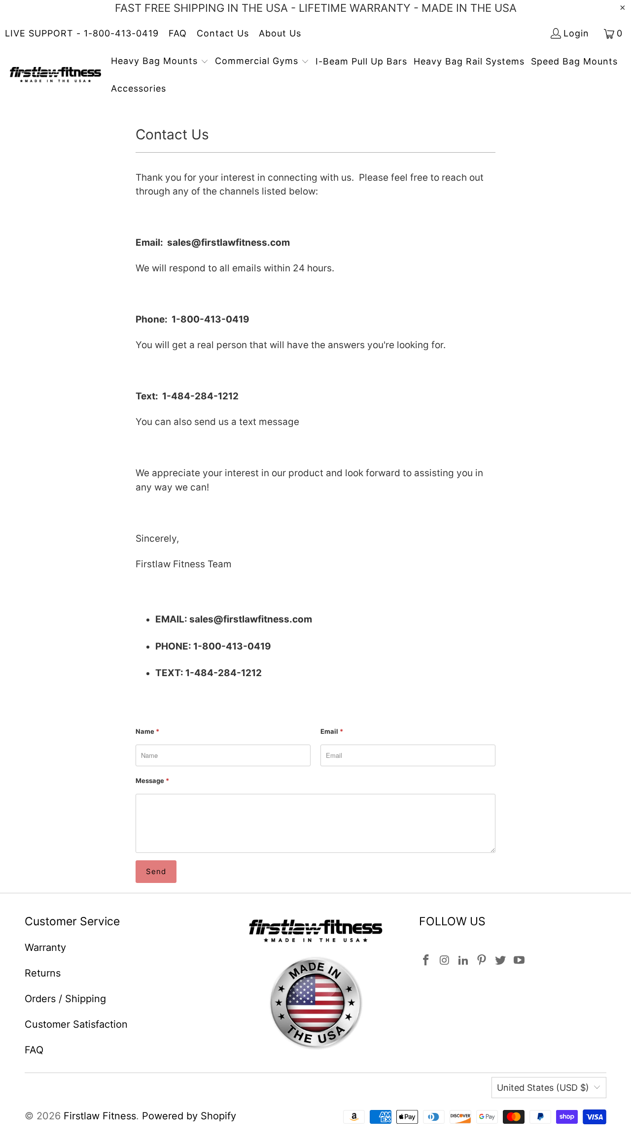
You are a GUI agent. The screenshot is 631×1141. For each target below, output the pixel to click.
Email (331, 731)
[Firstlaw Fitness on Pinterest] (482, 960)
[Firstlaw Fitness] (55, 75)
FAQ (178, 33)
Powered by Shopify (189, 1116)
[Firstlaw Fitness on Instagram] (445, 960)
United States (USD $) (543, 1087)
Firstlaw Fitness (100, 1116)
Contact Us (223, 33)
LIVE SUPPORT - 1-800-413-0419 (82, 33)
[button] (160, 62)
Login (576, 33)
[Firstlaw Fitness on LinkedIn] (463, 960)
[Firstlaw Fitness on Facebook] (426, 960)
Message (152, 780)
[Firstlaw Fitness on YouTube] (519, 960)
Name (147, 731)
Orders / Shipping (65, 999)
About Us (280, 33)
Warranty (45, 947)
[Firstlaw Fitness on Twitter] (500, 960)
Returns (43, 973)
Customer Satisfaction (76, 1024)
